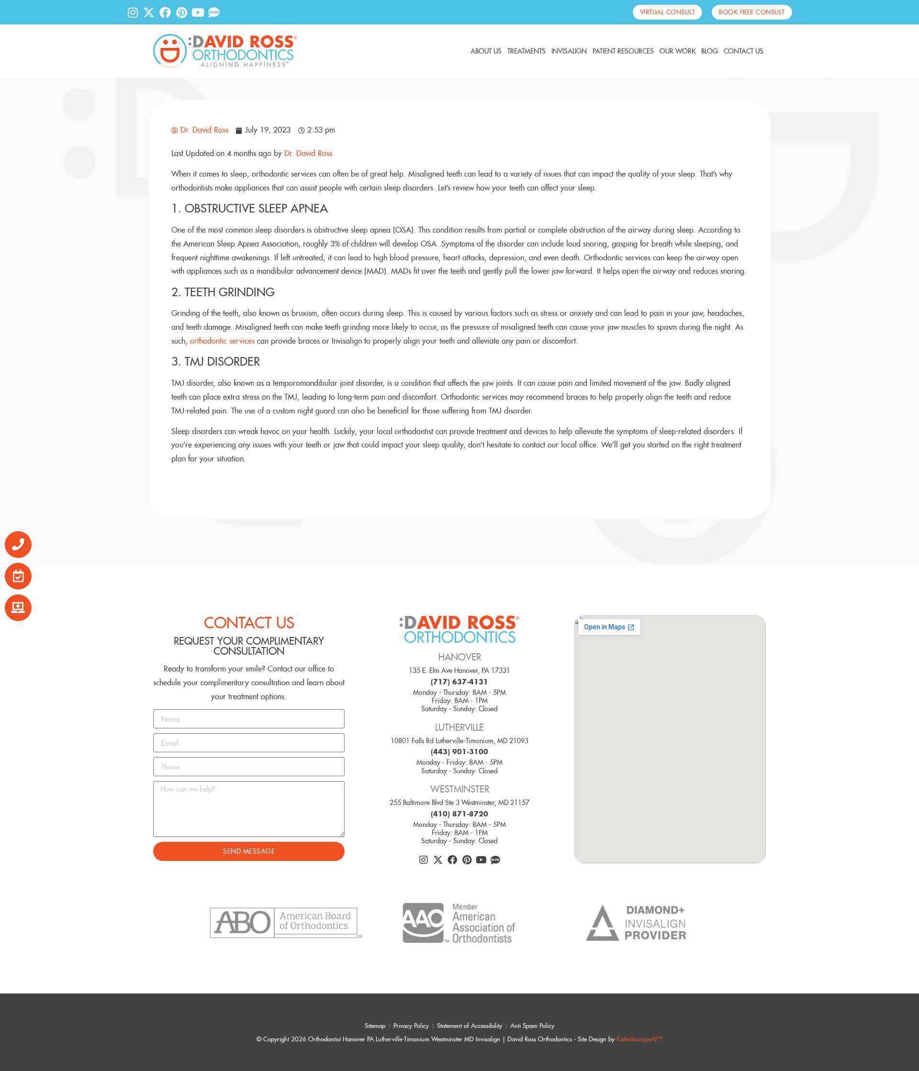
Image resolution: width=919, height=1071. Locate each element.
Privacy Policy (411, 1026)
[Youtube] (197, 12)
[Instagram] (132, 12)
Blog (709, 51)
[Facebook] (165, 12)
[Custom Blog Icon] (214, 12)
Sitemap (375, 1026)
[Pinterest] (181, 12)
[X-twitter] (149, 12)
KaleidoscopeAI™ (639, 1039)
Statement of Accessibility (469, 1026)
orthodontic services (222, 341)
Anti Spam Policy (532, 1026)
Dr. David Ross (308, 153)
